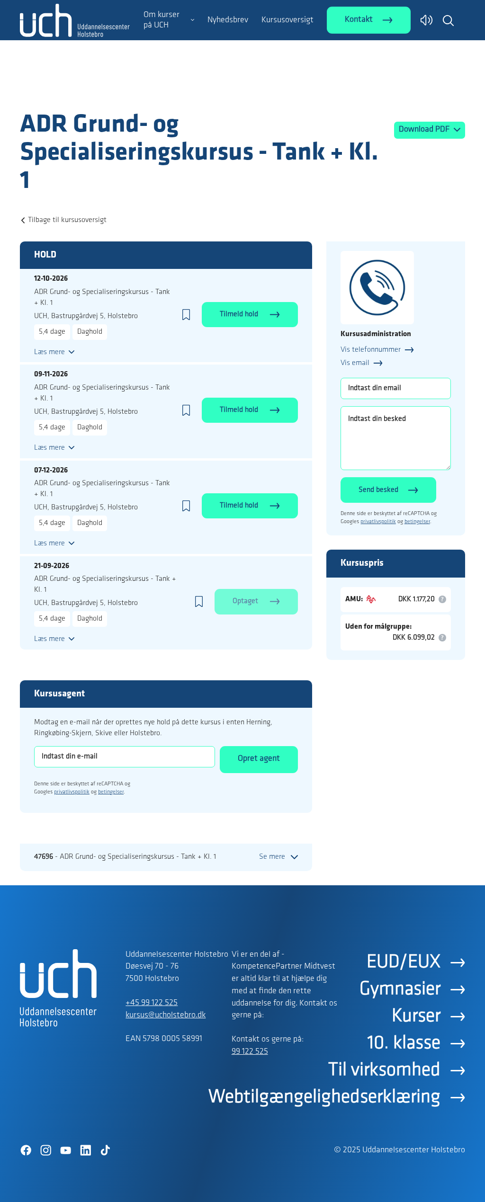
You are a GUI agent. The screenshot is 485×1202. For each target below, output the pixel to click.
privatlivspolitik (72, 792)
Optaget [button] (246, 601)
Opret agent (259, 759)
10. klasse (404, 1043)
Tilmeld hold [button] (240, 314)
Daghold (89, 332)
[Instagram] (45, 1150)
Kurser (416, 1016)
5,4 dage (52, 332)
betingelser (111, 792)
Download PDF (425, 129)
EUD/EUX (403, 962)
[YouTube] (65, 1150)
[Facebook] (25, 1150)
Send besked (378, 490)
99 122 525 (250, 1052)
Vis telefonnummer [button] (371, 350)
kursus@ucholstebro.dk (166, 1015)
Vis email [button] (355, 363)
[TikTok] (105, 1150)
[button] (448, 20)
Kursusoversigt (287, 20)
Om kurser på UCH (162, 20)
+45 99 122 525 (152, 1003)
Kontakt (359, 20)
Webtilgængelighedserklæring (324, 1097)
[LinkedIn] (85, 1150)
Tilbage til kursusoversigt (67, 220)
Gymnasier (399, 989)
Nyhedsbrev (227, 20)
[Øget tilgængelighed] (426, 20)
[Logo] (75, 91)
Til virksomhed (384, 1070)
